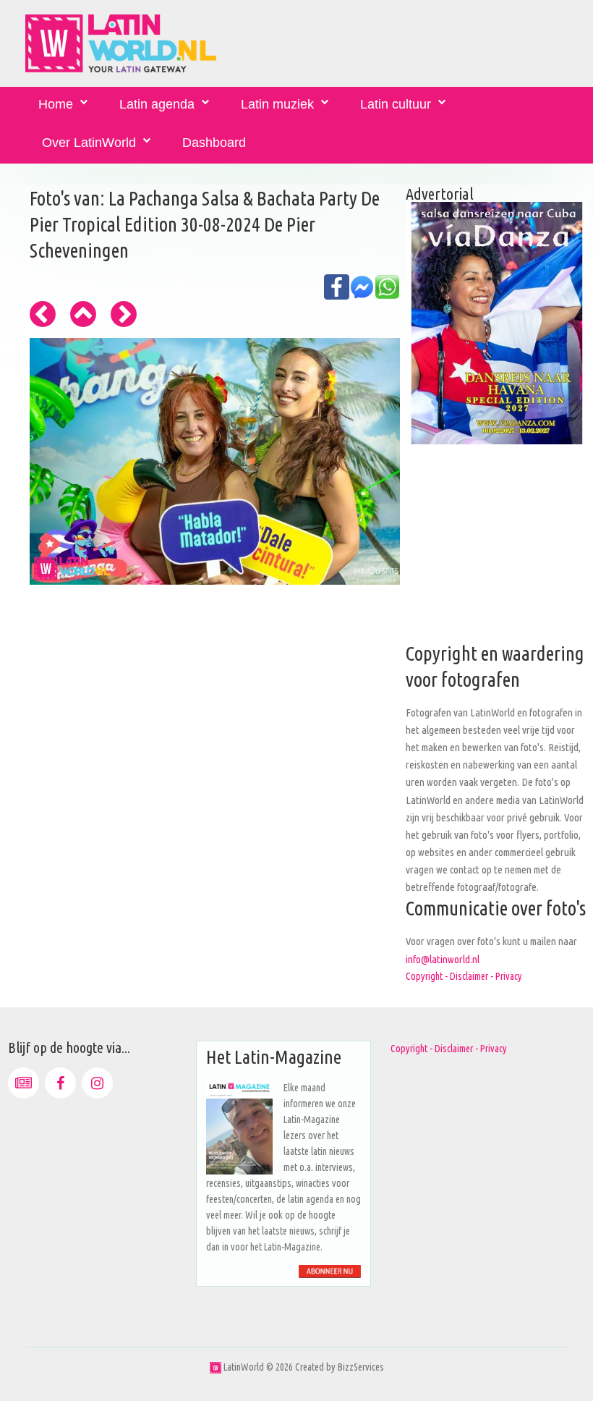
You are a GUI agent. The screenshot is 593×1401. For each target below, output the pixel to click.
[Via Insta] (97, 1083)
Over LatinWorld (89, 142)
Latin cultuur (395, 104)
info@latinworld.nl (442, 959)
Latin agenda (157, 104)
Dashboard (214, 142)
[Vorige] (43, 314)
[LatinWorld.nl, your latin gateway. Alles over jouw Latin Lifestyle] (215, 1367)
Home (55, 104)
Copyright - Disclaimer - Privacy (464, 976)
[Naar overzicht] (83, 314)
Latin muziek (277, 104)
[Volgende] (124, 314)
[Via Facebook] (60, 1083)
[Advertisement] (497, 550)
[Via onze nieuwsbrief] (23, 1083)
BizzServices (361, 1367)
